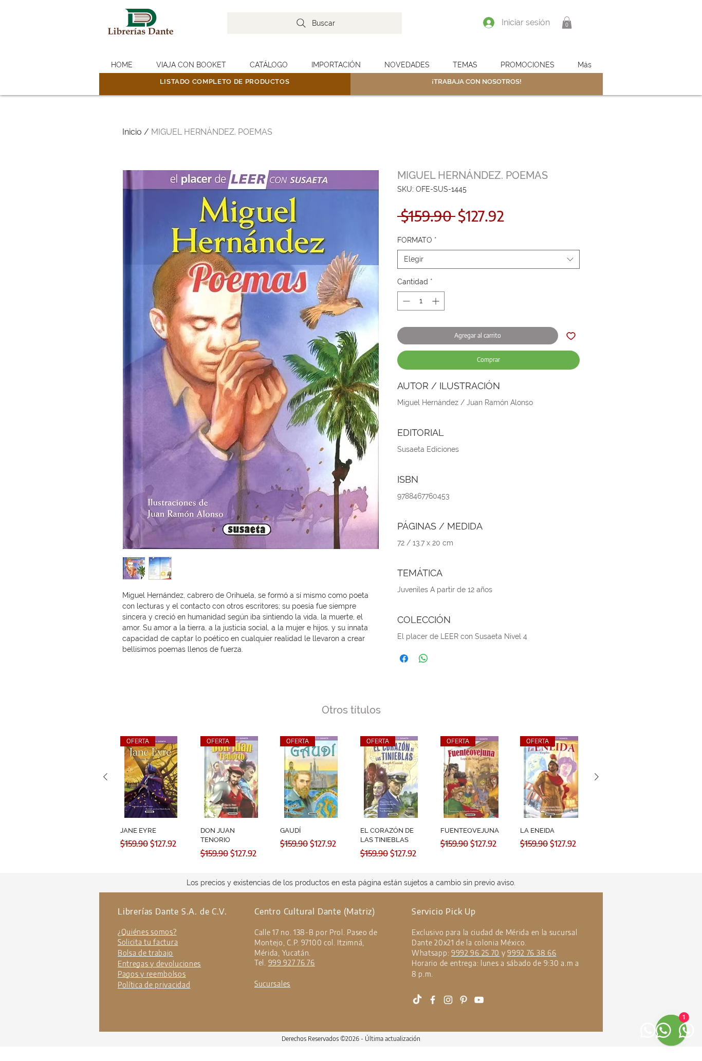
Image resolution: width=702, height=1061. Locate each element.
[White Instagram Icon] (448, 999)
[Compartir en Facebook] (404, 658)
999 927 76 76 (291, 962)
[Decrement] (405, 301)
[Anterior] (105, 777)
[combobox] (488, 259)
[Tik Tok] (417, 999)
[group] (351, 802)
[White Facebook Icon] (432, 999)
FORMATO (417, 240)
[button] (567, 22)
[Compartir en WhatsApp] (423, 658)
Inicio (132, 132)
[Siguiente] (596, 777)
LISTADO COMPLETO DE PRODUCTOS (225, 81)
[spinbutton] (421, 301)
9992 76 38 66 (531, 952)
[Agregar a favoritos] (571, 335)
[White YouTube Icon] (479, 999)
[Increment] (436, 301)
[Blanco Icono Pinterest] (463, 999)
